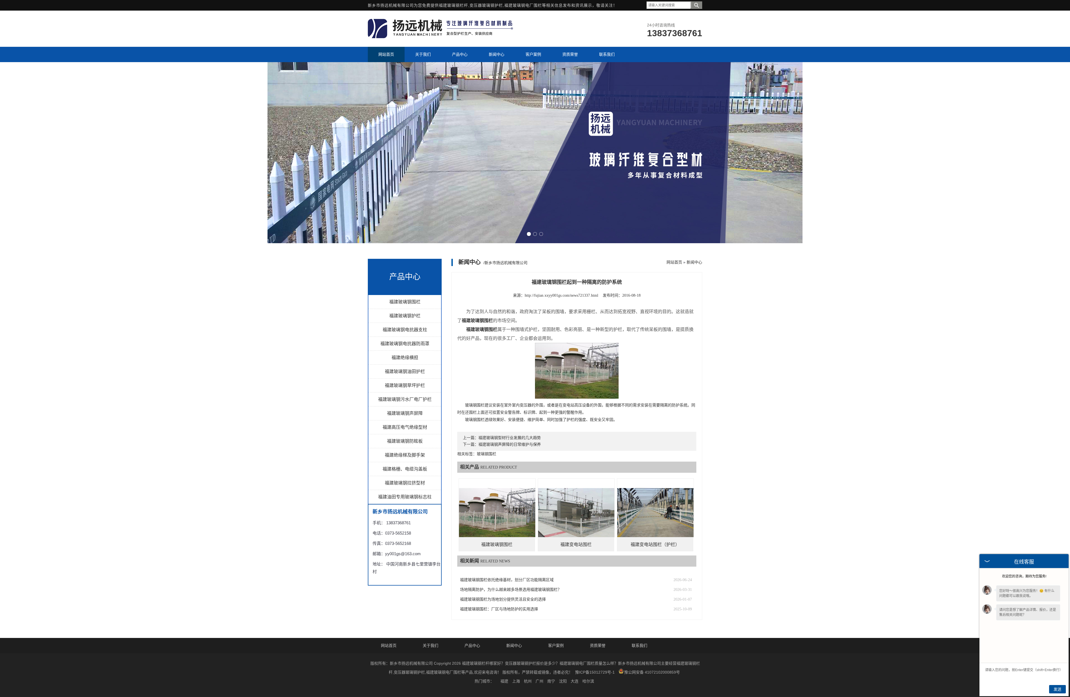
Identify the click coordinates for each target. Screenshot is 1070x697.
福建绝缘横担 (404, 357)
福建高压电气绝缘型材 (405, 427)
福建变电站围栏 (576, 544)
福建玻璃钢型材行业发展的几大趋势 (509, 438)
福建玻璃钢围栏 (404, 301)
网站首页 (674, 262)
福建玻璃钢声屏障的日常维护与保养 (509, 444)
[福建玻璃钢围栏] (497, 517)
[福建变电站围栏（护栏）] (655, 517)
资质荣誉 (597, 645)
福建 (504, 681)
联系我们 (639, 645)
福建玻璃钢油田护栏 (405, 371)
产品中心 (472, 645)
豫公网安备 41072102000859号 (652, 672)
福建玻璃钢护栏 (404, 315)
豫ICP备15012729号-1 (595, 672)
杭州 (528, 681)
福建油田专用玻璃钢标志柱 (405, 496)
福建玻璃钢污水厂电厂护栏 (405, 399)
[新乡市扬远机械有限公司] (441, 37)
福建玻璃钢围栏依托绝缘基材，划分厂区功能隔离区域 (507, 580)
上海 (516, 681)
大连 (574, 681)
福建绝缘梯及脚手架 (405, 455)
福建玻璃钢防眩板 (405, 441)
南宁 (551, 681)
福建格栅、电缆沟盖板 (405, 469)
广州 (539, 681)
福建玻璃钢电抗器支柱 (405, 329)
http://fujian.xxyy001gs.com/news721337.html (561, 295)
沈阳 (563, 681)
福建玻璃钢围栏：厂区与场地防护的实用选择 (499, 609)
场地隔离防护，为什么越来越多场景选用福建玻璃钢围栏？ (510, 590)
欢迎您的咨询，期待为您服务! (1024, 576)
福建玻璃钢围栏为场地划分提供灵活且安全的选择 (503, 599)
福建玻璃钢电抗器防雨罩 (404, 343)
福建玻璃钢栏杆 (453, 5)
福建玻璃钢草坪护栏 (405, 385)
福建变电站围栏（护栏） (655, 544)
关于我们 (430, 645)
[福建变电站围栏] (576, 517)
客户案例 (556, 645)
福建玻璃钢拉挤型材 (405, 483)
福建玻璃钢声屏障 (405, 413)
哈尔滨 (588, 681)
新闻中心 (694, 262)
